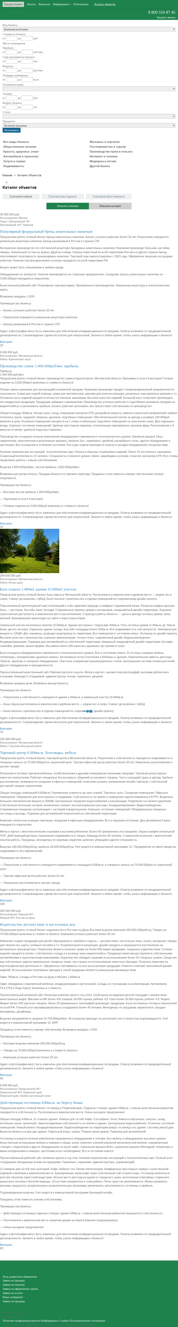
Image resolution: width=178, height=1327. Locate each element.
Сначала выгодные (62, 196)
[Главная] (7, 175)
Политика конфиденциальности (22, 1320)
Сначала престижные (109, 196)
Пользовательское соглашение (87, 1320)
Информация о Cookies (55, 1320)
